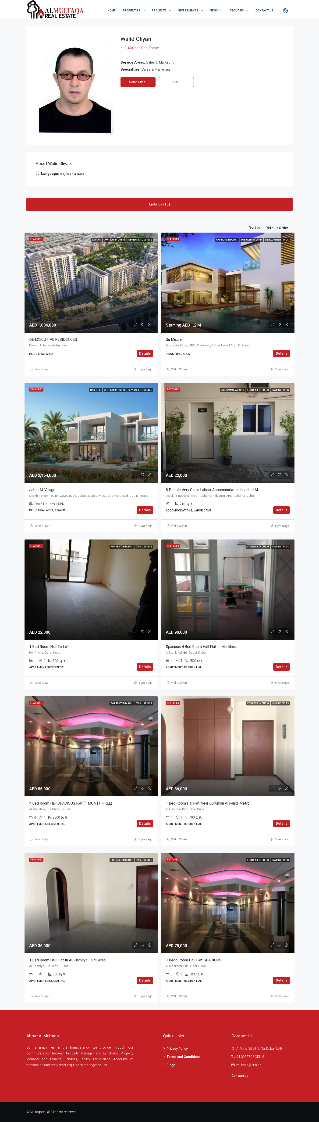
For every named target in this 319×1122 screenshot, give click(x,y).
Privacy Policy (177, 1048)
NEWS (214, 10)
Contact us (239, 1076)
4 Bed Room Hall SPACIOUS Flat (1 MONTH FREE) (70, 803)
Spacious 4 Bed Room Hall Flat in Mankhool (201, 646)
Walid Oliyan (42, 369)
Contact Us (264, 10)
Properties (131, 10)
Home (112, 10)
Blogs (171, 1065)
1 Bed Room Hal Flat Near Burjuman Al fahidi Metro (208, 803)
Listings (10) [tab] (159, 204)
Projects (159, 10)
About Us (237, 10)
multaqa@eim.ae (248, 1065)
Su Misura (174, 339)
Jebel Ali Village (42, 490)
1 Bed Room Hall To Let (49, 646)
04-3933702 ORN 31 (251, 1057)
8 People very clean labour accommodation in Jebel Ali (212, 490)
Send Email (138, 82)
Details (145, 353)
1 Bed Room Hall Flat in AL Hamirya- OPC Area (67, 960)
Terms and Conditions (184, 1057)
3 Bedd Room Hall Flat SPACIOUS (193, 960)
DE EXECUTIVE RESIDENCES (53, 339)
